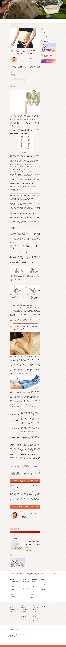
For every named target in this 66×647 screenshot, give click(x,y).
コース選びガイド (33, 581)
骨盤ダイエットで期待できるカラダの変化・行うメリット (22, 78)
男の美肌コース (35, 611)
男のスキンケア (35, 618)
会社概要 (11, 605)
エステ (27, 550)
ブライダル (55, 1)
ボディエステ (12, 589)
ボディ (40, 1)
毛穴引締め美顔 (25, 585)
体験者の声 (34, 620)
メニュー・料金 (43, 584)
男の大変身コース (36, 609)
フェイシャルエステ (26, 583)
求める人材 (22, 614)
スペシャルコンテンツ (34, 579)
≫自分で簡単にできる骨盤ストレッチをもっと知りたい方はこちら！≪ (25, 323)
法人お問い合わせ (13, 611)
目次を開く (25, 81)
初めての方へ (25, 1)
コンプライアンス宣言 (13, 614)
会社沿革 (11, 607)
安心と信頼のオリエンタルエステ (26, 616)
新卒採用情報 (23, 605)
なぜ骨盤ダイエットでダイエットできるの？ (19, 75)
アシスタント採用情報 (24, 609)
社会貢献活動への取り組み (14, 609)
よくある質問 (12, 586)
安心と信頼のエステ (36, 616)
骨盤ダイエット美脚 (26, 581)
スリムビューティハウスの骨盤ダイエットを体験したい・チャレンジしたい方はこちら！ (25, 481)
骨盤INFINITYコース (36, 607)
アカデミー (43, 606)
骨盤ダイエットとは (15, 74)
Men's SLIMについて (36, 614)
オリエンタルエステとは (14, 581)
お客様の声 (32, 597)
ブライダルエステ (25, 588)
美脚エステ (24, 579)
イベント (32, 589)
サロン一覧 (42, 579)
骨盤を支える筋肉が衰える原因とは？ (18, 79)
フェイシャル (48, 1)
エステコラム (33, 586)
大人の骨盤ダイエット (13, 596)
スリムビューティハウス (6, 2)
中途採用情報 (23, 607)
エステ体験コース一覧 (33, 1)
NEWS (42, 592)
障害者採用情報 (23, 611)
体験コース (34, 605)
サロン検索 (60, 1)
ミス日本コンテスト (34, 594)
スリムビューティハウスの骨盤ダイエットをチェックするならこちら (25, 507)
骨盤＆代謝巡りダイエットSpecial (15, 594)
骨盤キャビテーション (13, 592)
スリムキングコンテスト (34, 592)
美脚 (44, 1)
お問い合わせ (43, 589)
